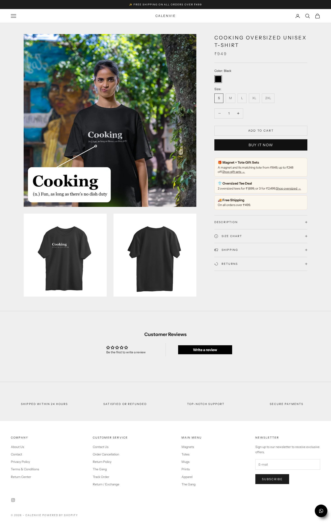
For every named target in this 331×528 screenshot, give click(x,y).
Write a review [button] (205, 349)
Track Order (101, 477)
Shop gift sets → (233, 172)
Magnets (187, 447)
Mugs (185, 462)
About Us (17, 447)
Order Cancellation (106, 454)
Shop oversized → (288, 188)
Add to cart (261, 130)
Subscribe (272, 479)
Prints (185, 469)
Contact (16, 454)
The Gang (100, 469)
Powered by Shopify (60, 515)
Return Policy (102, 462)
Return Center (21, 477)
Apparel (187, 477)
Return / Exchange (106, 484)
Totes (185, 454)
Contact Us (101, 447)
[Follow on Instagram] (13, 500)
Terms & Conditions (25, 469)
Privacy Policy (20, 462)
